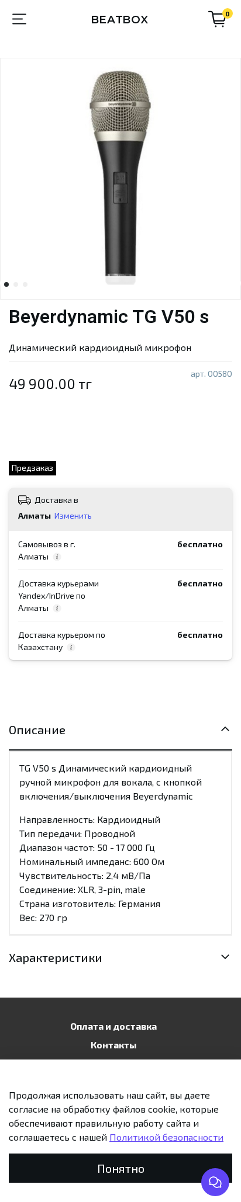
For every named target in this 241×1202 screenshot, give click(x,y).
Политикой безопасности (166, 1136)
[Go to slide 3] (25, 284)
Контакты (114, 1044)
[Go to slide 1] (6, 284)
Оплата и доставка (113, 1025)
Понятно (120, 1168)
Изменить (73, 515)
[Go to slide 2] (15, 284)
